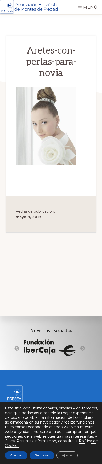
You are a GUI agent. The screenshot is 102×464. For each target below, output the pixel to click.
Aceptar (16, 455)
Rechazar (42, 455)
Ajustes (67, 455)
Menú (90, 7)
